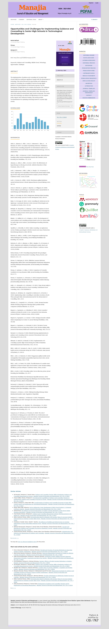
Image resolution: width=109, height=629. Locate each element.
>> (18, 538)
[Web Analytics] (82, 167)
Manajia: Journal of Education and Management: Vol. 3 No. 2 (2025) (43, 509)
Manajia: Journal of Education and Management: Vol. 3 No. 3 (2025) (44, 512)
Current (21, 19)
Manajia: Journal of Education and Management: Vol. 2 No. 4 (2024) (52, 496)
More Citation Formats (64, 106)
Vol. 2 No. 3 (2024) (26, 24)
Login (96, 2)
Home (12, 24)
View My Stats (90, 167)
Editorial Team (31, 19)
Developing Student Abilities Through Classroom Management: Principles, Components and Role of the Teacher (42, 557)
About (40, 19)
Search (94, 19)
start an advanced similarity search (27, 541)
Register (91, 2)
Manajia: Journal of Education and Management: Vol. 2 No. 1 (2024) (50, 551)
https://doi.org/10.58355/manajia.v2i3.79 (24, 57)
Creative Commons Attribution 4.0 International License (64, 147)
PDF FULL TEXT (61, 70)
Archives (13, 19)
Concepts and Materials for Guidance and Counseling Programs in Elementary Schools (41, 527)
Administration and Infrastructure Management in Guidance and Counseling (43, 532)
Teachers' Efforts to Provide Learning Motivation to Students (55, 561)
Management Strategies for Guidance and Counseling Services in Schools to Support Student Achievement (44, 571)
